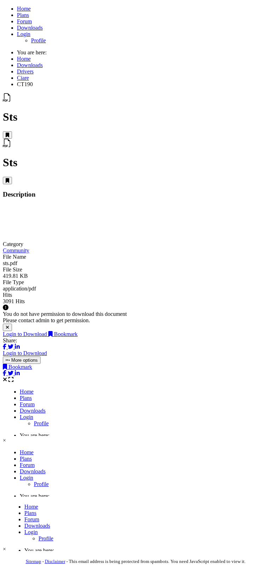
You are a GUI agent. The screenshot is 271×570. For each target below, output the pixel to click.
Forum (24, 21)
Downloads (30, 28)
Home (24, 9)
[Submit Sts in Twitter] (11, 347)
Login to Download (25, 334)
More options (24, 360)
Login (23, 34)
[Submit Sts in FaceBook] (5, 347)
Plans (23, 15)
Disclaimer (55, 561)
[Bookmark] (7, 135)
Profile (38, 40)
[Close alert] (7, 327)
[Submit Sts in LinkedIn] (17, 347)
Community (16, 250)
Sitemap (33, 561)
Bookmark (65, 334)
